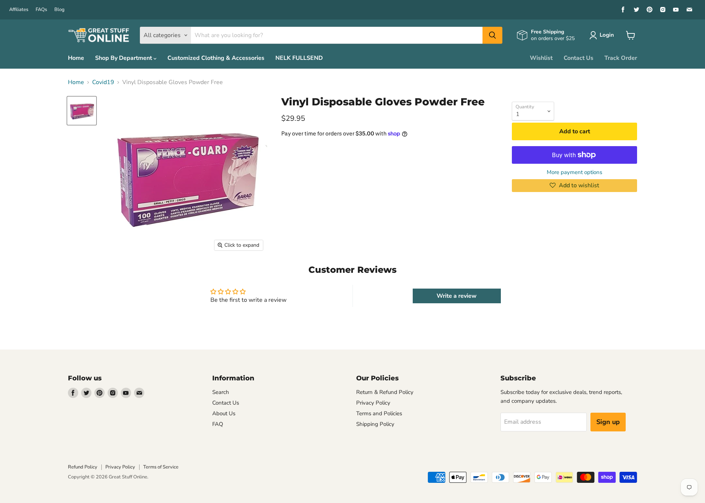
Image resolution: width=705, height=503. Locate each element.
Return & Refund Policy (384, 392)
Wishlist (541, 58)
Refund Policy (82, 467)
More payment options (574, 172)
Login (607, 35)
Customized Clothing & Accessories (215, 58)
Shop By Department (124, 58)
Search (220, 392)
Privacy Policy (373, 402)
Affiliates (18, 9)
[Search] (492, 35)
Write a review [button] (457, 296)
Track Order (620, 58)
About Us (223, 413)
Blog (59, 9)
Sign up (608, 421)
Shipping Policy (375, 424)
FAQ (217, 424)
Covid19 (103, 82)
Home (76, 58)
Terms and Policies (379, 413)
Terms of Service (160, 467)
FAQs (41, 9)
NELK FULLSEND (299, 58)
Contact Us (578, 58)
